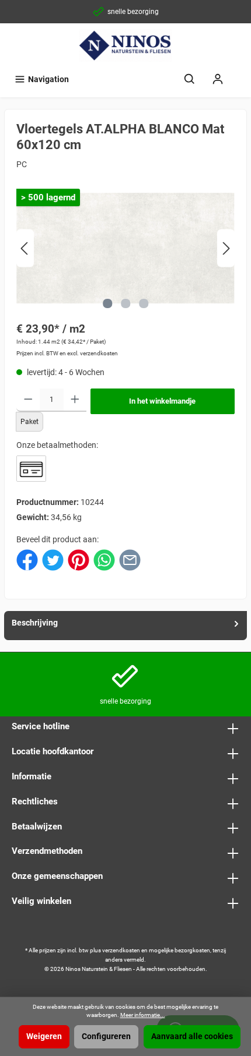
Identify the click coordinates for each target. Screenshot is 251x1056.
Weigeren (44, 1036)
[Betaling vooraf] (31, 468)
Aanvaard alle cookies (192, 1036)
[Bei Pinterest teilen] (78, 560)
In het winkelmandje (162, 401)
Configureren (106, 1036)
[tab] (125, 625)
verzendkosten (121, 950)
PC (21, 164)
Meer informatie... (142, 1015)
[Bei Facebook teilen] (27, 560)
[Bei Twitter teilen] (53, 560)
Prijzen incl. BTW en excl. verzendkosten (67, 353)
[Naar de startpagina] (125, 45)
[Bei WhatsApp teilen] (104, 560)
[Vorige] (25, 248)
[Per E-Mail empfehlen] (130, 560)
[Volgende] (226, 248)
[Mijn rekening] (218, 79)
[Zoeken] (190, 79)
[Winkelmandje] (239, 74)
